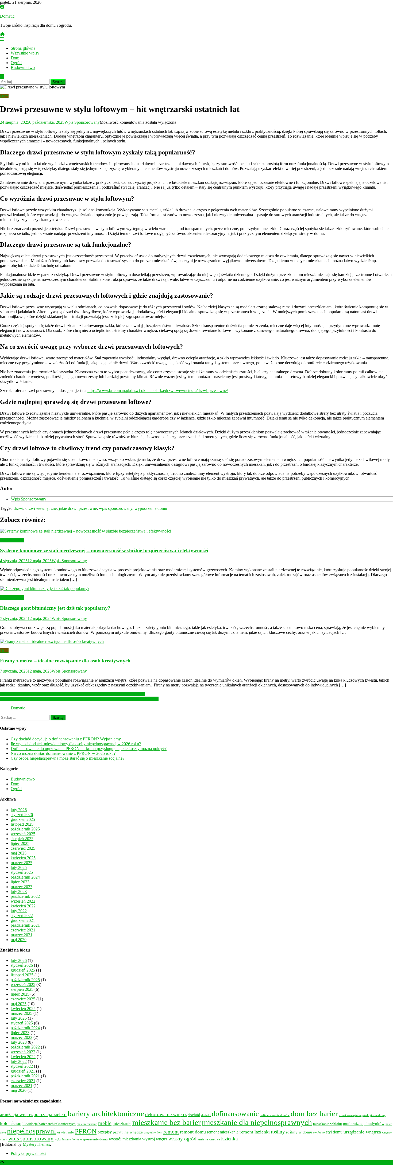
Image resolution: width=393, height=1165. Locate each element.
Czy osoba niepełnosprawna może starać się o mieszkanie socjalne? (67, 758)
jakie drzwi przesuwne (78, 508)
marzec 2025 (21, 862)
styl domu (334, 1132)
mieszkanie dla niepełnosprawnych (257, 1122)
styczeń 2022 (22, 915)
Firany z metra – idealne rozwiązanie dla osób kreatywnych (65, 660)
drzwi (18, 508)
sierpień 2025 (22, 838)
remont (171, 1132)
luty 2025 (19, 867)
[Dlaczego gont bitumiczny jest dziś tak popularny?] (196, 588)
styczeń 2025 (22, 872)
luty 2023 (19, 891)
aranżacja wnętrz (16, 1114)
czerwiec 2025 (23, 848)
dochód (194, 1115)
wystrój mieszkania (125, 1139)
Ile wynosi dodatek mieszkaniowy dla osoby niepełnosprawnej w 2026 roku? (76, 743)
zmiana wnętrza (209, 1139)
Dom (15, 58)
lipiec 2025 (20, 843)
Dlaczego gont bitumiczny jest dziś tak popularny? (55, 608)
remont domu (193, 1132)
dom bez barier (314, 1113)
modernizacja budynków (363, 1123)
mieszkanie (122, 1123)
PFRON (86, 1131)
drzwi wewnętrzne (41, 508)
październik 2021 (25, 925)
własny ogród (182, 1138)
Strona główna (23, 48)
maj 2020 (18, 939)
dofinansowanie (235, 1114)
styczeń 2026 (22, 814)
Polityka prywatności (28, 1153)
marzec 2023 (21, 886)
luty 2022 (19, 910)
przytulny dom (153, 1132)
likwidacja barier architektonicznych (49, 1124)
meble (104, 1123)
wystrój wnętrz (154, 1139)
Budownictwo (23, 67)
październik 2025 (25, 829)
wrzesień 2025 (23, 834)
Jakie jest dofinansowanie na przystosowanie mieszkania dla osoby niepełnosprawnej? (72, 694)
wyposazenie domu (150, 508)
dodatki (206, 1115)
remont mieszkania (222, 1132)
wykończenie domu (67, 1139)
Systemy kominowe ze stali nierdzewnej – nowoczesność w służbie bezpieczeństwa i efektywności (104, 550)
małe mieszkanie (87, 1124)
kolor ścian (10, 1123)
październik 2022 (25, 896)
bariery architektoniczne (106, 1113)
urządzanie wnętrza (362, 1132)
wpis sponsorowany (115, 508)
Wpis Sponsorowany (82, 122)
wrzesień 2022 (23, 901)
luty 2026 (19, 809)
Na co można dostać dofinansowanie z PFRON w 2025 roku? (63, 753)
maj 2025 (18, 853)
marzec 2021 (21, 935)
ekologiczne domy (374, 1115)
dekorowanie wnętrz (166, 1114)
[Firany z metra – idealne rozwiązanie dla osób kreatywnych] (196, 641)
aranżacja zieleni (50, 1114)
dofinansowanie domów (275, 1115)
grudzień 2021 (23, 920)
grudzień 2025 (23, 819)
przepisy (105, 1132)
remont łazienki (255, 1132)
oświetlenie (65, 1132)
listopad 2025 (22, 824)
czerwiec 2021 (23, 930)
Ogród (16, 62)
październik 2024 (25, 877)
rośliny (278, 1132)
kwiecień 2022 (23, 906)
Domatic (7, 16)
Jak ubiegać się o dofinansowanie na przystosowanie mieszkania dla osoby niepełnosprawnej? (79, 699)
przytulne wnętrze (128, 1132)
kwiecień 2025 (23, 858)
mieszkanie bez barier (166, 1122)
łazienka (229, 1138)
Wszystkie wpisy (25, 53)
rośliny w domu (299, 1132)
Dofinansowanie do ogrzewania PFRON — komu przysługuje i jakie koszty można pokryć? (89, 748)
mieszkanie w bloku (327, 1124)
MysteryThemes (36, 1144)
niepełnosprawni (31, 1131)
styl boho (319, 1132)
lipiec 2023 (20, 882)
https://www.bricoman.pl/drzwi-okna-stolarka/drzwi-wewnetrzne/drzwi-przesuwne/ (157, 390)
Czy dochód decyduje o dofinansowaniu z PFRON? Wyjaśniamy (66, 739)
